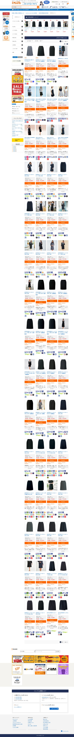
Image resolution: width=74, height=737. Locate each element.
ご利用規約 (15, 720)
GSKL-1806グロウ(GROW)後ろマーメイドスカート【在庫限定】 (41, 100)
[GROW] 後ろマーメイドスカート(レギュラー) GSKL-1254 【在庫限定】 (63, 332)
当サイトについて (17, 113)
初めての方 (45, 719)
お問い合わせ (53, 708)
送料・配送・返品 (17, 106)
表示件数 (36, 40)
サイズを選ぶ (14, 30)
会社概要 (14, 725)
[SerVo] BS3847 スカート (51, 612)
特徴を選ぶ (14, 37)
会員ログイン (45, 725)
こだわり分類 (14, 48)
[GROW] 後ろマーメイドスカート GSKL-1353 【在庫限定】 (52, 332)
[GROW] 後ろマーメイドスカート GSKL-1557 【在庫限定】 (29, 332)
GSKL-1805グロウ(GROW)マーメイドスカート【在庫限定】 (30, 100)
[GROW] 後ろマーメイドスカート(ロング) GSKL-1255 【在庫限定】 (30, 373)
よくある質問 (30, 719)
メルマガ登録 (45, 727)
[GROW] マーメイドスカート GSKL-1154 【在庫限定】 (41, 413)
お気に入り (63, 4)
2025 (14, 147)
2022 (14, 151)
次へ (65, 41)
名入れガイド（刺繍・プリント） (65, 7)
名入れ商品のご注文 (46, 722)
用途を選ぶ (14, 41)
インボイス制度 (15, 727)
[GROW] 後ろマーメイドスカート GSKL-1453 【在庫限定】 (41, 293)
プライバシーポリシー (17, 722)
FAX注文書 (30, 720)
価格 (13, 52)
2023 (14, 150)
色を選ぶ (14, 26)
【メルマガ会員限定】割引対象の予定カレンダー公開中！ (49, 9)
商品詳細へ (30, 68)
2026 (14, 146)
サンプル (29, 724)
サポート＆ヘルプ (64, 1)
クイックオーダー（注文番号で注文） (55, 7)
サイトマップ (15, 719)
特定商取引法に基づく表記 (17, 724)
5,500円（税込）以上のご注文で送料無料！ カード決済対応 (25, 9)
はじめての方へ (55, 1)
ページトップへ (66, 731)
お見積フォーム (31, 722)
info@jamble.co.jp (45, 697)
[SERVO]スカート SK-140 (63, 58)
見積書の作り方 (16, 110)
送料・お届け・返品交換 (32, 725)
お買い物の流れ (46, 720)
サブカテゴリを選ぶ (16, 21)
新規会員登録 (45, 728)
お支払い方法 (16, 108)
